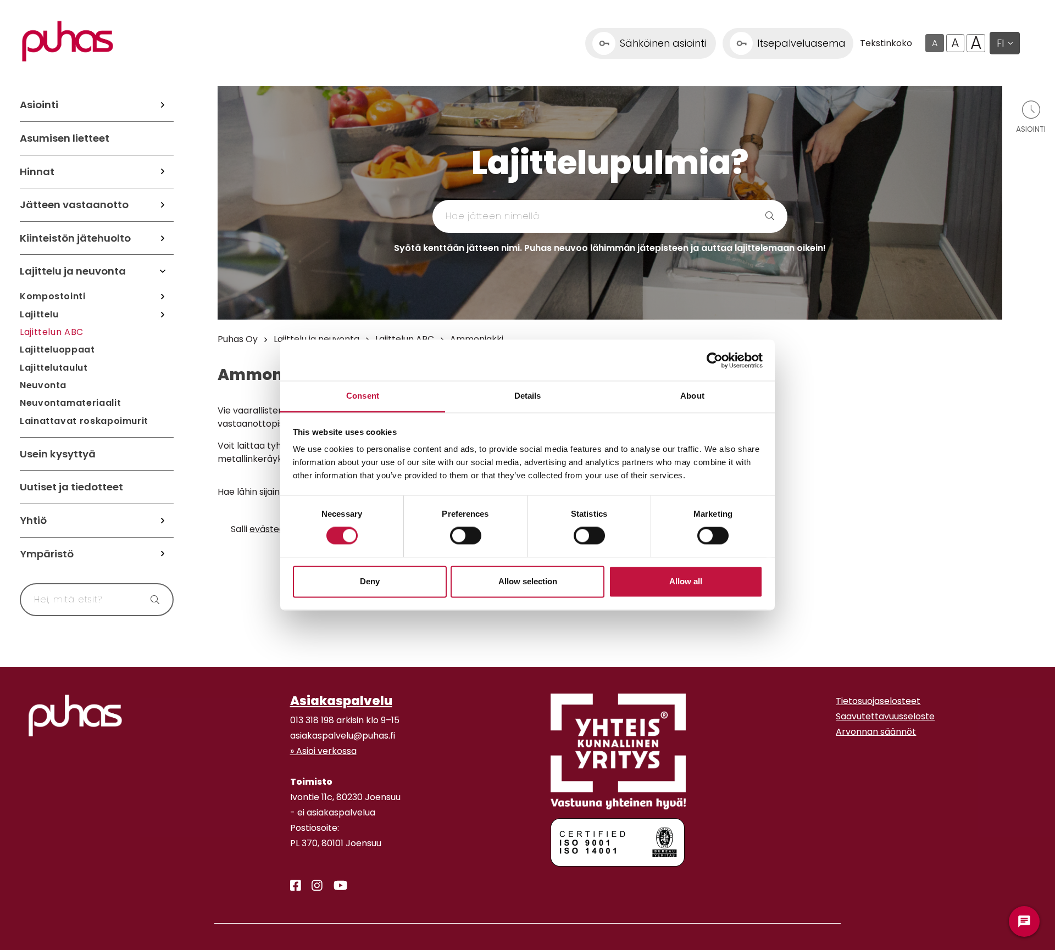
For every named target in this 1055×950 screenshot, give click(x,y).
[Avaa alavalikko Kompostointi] (163, 296)
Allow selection (527, 581)
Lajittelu (39, 314)
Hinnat (37, 171)
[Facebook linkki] (291, 886)
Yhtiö (33, 520)
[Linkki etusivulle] (67, 41)
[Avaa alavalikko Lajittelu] (163, 314)
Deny (370, 581)
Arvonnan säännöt (876, 731)
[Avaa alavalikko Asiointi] (163, 104)
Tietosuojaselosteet (878, 701)
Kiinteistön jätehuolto (75, 238)
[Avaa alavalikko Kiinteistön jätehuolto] (163, 238)
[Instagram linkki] (313, 886)
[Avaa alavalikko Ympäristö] (163, 554)
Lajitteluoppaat (57, 349)
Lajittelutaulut (54, 367)
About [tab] (692, 395)
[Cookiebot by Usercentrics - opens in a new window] (715, 360)
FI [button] (1000, 43)
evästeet (268, 529)
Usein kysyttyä (58, 454)
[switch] (465, 536)
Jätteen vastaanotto (74, 204)
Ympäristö (47, 554)
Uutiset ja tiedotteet (71, 487)
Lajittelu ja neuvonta (73, 271)
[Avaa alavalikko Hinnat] (163, 171)
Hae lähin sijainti (251, 491)
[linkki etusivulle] (75, 715)
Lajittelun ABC (52, 332)
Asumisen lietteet (64, 138)
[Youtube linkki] (336, 886)
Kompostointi (53, 296)
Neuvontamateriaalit (70, 402)
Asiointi (39, 104)
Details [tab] (527, 395)
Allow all (685, 581)
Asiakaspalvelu (341, 700)
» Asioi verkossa (323, 751)
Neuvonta (43, 385)
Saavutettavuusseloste (885, 716)
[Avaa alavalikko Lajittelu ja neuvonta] (163, 271)
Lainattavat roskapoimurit (84, 421)
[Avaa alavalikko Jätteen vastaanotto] (163, 204)
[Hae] (150, 599)
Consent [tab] (362, 395)
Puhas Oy (238, 339)
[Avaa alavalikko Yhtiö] (163, 520)
